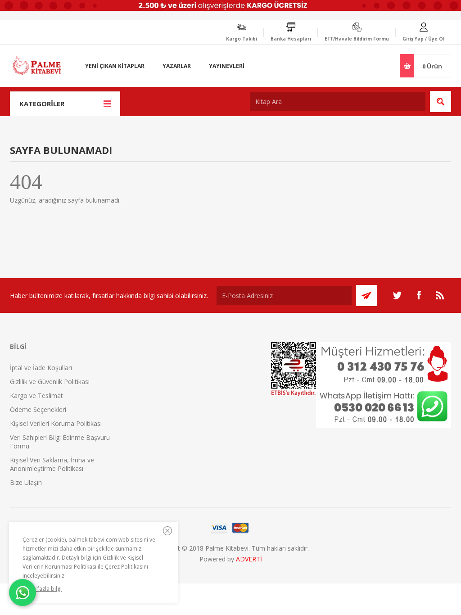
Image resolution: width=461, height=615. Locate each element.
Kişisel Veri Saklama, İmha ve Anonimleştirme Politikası (52, 464)
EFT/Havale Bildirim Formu (357, 39)
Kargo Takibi (241, 39)
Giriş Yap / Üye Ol (423, 39)
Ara (440, 101)
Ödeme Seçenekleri (38, 409)
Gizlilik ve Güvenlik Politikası (50, 381)
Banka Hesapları (291, 39)
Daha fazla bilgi (42, 588)
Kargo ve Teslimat (36, 395)
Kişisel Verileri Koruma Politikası (56, 423)
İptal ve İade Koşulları (41, 367)
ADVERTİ (249, 559)
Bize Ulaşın (26, 482)
